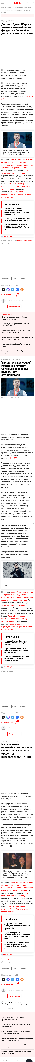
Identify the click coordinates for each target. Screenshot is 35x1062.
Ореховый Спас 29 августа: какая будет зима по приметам (16, 1053)
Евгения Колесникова (9, 243)
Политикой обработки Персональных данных (13, 9)
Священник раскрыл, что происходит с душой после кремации (15, 1032)
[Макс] (8, 290)
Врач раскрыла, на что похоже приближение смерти (12, 1019)
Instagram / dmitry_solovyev (24, 240)
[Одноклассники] (22, 290)
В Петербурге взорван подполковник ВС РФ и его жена (16, 325)
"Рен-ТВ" (13, 458)
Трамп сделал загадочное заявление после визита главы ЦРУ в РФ (17, 338)
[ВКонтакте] (17, 290)
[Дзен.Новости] (3, 290)
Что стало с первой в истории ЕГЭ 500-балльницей (15, 1046)
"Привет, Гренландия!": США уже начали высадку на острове (16, 352)
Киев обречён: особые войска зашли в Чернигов (15, 345)
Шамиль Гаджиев (8, 671)
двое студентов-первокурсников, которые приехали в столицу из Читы (16, 194)
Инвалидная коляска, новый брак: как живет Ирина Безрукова (15, 331)
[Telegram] (13, 290)
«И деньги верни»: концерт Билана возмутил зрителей (14, 318)
